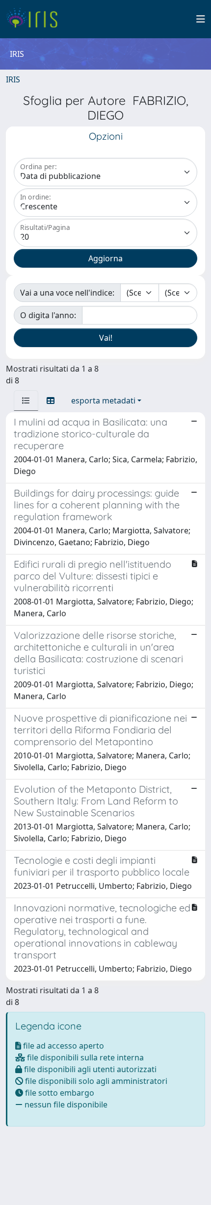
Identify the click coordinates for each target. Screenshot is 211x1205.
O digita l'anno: (48, 315)
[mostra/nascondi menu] (200, 19)
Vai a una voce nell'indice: (67, 292)
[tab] (26, 400)
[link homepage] (35, 19)
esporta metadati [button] (103, 400)
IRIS (13, 79)
